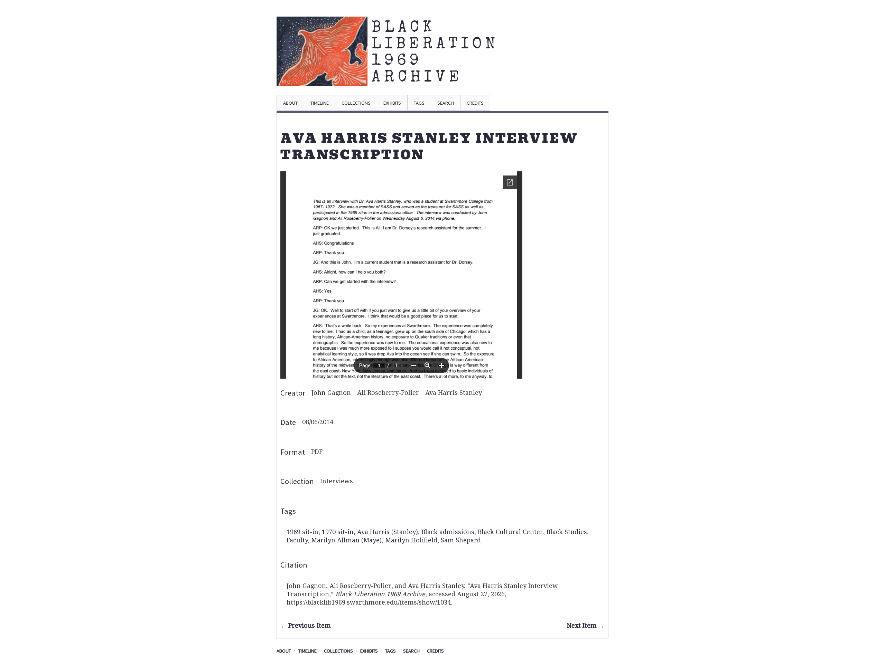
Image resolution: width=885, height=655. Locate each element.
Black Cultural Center (510, 531)
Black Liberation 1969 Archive (410, 53)
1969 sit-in (302, 531)
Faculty (297, 540)
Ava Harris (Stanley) (387, 531)
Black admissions (447, 531)
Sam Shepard (461, 540)
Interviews (336, 481)
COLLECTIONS (356, 103)
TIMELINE (319, 103)
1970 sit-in (338, 531)
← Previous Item (305, 625)
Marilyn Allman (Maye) (346, 540)
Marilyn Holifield (411, 540)
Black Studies (567, 531)
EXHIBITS (392, 103)
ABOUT (290, 103)
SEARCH (445, 103)
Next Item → (586, 625)
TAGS (419, 103)
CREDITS (475, 103)
